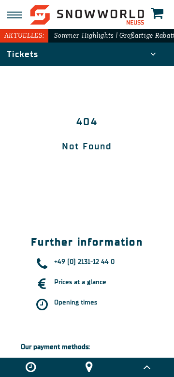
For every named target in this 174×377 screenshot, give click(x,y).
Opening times (75, 302)
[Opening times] (30, 367)
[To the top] (146, 367)
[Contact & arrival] (88, 367)
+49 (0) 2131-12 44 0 (84, 262)
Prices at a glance (80, 282)
